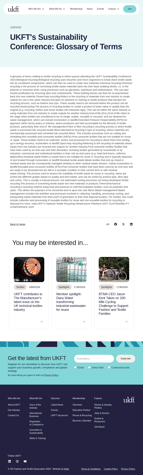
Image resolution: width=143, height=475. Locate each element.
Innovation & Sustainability (36, 431)
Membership (76, 9)
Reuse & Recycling (82, 415)
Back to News (17, 224)
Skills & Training (37, 438)
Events (100, 9)
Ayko (66, 469)
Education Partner (81, 410)
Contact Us (13, 415)
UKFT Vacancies (59, 415)
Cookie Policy (111, 469)
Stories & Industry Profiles (103, 406)
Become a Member (82, 420)
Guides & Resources (99, 420)
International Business (35, 414)
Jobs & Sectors (101, 413)
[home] (13, 9)
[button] (36, 9)
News (90, 9)
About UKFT (14, 405)
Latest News (57, 405)
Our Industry (14, 410)
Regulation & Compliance (36, 423)
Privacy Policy (51, 375)
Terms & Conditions (91, 469)
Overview (77, 405)
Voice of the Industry (35, 406)
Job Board (99, 427)
